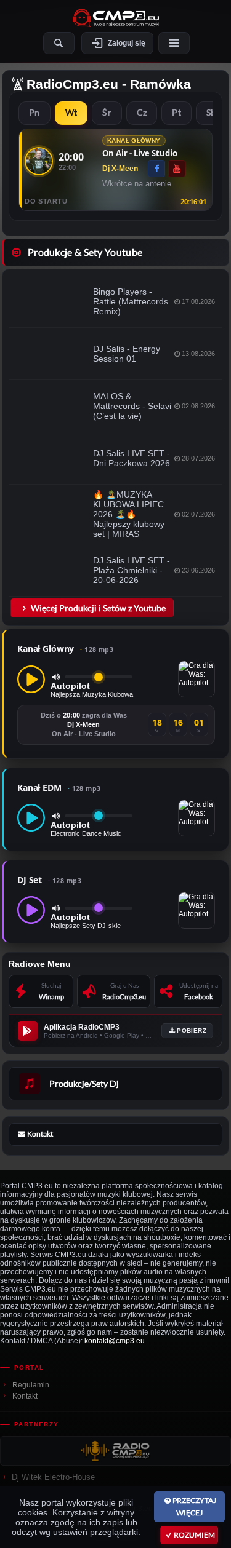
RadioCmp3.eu (72, 84)
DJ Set (49, 880)
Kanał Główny (65, 648)
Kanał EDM (59, 787)
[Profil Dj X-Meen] (39, 161)
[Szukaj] (59, 43)
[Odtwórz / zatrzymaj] (31, 679)
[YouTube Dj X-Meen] (176, 168)
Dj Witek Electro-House (53, 1477)
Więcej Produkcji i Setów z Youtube (98, 608)
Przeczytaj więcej (194, 1506)
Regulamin (30, 1385)
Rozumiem (194, 1534)
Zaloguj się (126, 43)
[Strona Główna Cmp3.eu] (116, 18)
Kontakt (25, 1396)
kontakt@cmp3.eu (114, 1340)
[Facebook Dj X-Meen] (156, 168)
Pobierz (191, 1030)
